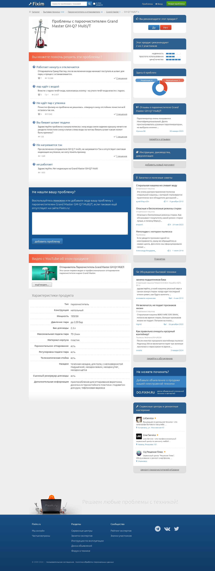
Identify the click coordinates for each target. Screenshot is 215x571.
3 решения (121, 114)
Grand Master (112, 11)
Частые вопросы (41, 535)
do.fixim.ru (145, 392)
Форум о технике (80, 550)
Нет (165, 27)
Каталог (36, 11)
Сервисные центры (81, 530)
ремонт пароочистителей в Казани (160, 469)
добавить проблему (47, 241)
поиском (59, 200)
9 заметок (159, 258)
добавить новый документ (160, 164)
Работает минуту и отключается (58, 66)
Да (154, 27)
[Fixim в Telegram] (158, 528)
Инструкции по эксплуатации (87, 540)
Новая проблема (176, 3)
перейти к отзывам (159, 139)
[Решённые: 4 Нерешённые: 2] (160, 96)
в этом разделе (99, 4)
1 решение (121, 136)
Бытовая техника (51, 11)
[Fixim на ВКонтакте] (167, 528)
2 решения (121, 78)
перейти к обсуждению (160, 358)
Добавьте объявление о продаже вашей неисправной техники (158, 381)
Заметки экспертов (81, 535)
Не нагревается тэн (49, 144)
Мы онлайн (38, 530)
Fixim (38, 4)
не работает (45, 164)
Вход (160, 4)
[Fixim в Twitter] (176, 528)
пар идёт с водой (48, 86)
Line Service (149, 434)
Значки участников (121, 535)
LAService (148, 418)
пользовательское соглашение (60, 562)
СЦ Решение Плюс (153, 451)
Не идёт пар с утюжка (51, 102)
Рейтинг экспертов (121, 530)
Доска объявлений (81, 545)
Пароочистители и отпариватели (84, 11)
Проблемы (147, 4)
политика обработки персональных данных (94, 562)
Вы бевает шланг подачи (53, 122)
